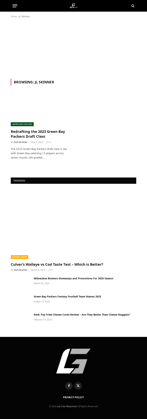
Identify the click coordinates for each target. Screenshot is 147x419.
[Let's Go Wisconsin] (73, 6)
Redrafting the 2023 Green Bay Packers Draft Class (38, 134)
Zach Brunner (20, 142)
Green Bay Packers (22, 124)
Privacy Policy (73, 397)
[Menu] (15, 6)
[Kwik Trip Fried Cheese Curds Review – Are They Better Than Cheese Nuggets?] (20, 319)
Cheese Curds (19, 257)
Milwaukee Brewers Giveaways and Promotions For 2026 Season (73, 278)
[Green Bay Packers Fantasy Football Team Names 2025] (20, 301)
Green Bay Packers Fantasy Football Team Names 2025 (67, 296)
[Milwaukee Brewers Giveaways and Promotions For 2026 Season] (20, 283)
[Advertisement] (73, 52)
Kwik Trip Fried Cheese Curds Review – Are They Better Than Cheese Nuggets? (82, 314)
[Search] (132, 6)
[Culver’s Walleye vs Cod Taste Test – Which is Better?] (73, 223)
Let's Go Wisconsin (67, 406)
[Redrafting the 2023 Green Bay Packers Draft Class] (40, 109)
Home (14, 16)
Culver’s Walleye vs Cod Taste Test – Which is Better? (57, 264)
